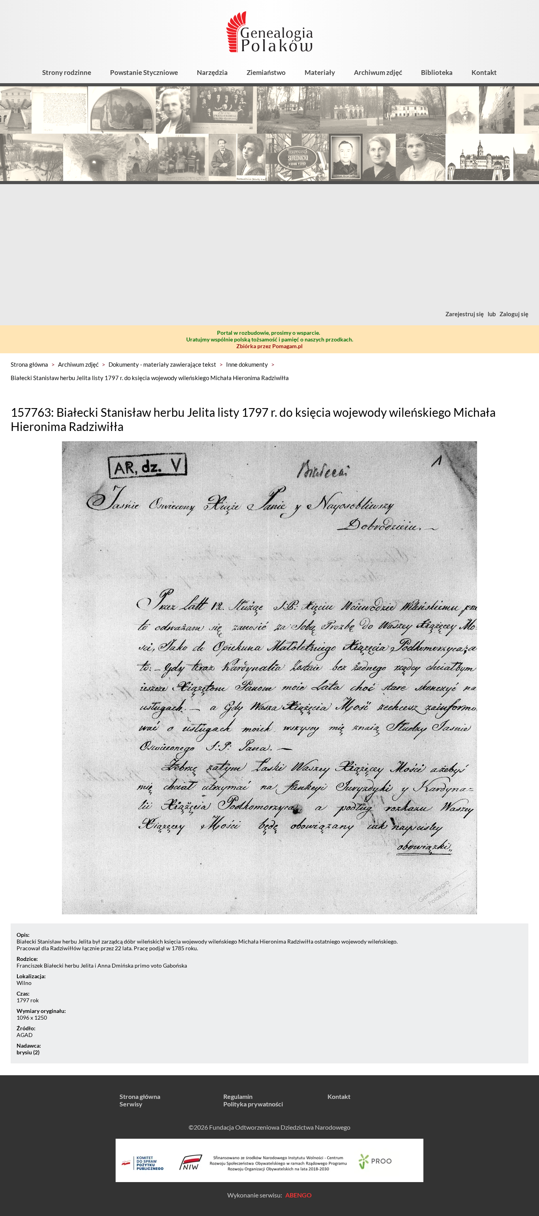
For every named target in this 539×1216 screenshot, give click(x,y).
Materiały (320, 72)
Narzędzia (212, 72)
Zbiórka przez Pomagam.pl (269, 346)
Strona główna (29, 364)
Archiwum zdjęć (378, 72)
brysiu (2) (28, 1052)
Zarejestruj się (464, 313)
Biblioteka (437, 72)
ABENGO (298, 1195)
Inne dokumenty (247, 364)
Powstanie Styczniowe (144, 72)
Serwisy (131, 1104)
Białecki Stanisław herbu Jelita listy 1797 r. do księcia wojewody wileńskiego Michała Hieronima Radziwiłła (150, 377)
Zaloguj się (514, 313)
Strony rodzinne (66, 72)
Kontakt (484, 72)
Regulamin (238, 1096)
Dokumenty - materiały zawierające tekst (162, 364)
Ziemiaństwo (266, 72)
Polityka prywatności (253, 1104)
